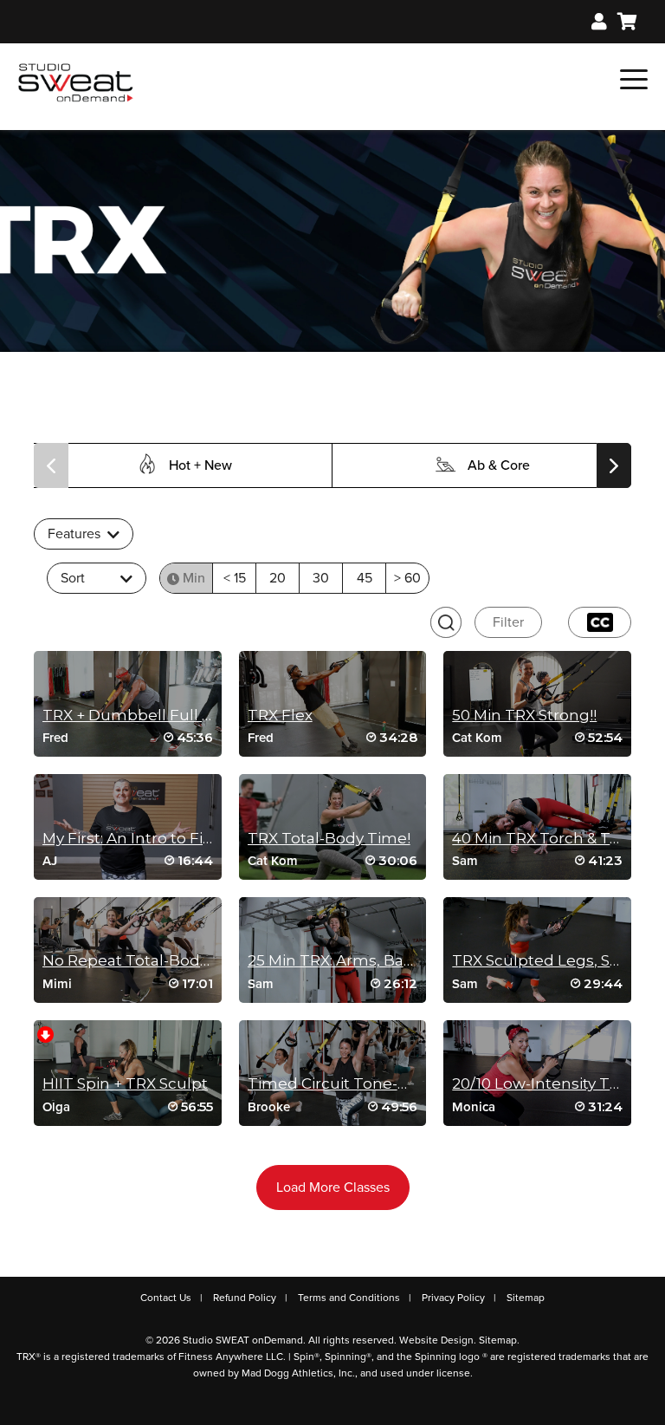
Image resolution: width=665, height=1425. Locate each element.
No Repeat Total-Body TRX (142, 960)
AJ (49, 861)
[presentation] (51, 465)
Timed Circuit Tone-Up (334, 1083)
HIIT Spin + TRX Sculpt (125, 1083)
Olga (56, 1107)
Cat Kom (477, 737)
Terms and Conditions (349, 1298)
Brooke (269, 1107)
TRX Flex (280, 715)
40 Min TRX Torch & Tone (545, 838)
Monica (473, 1107)
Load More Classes (333, 1187)
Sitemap (526, 1298)
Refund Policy (244, 1298)
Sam (465, 861)
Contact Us (165, 1298)
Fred (55, 737)
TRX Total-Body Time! (329, 838)
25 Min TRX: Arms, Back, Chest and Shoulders (416, 960)
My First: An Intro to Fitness (143, 838)
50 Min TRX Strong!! (524, 715)
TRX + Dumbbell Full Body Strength (177, 715)
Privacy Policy (453, 1298)
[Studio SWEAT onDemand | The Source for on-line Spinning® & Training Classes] (75, 81)
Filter (508, 622)
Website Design (436, 1340)
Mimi (57, 984)
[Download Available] (45, 1033)
